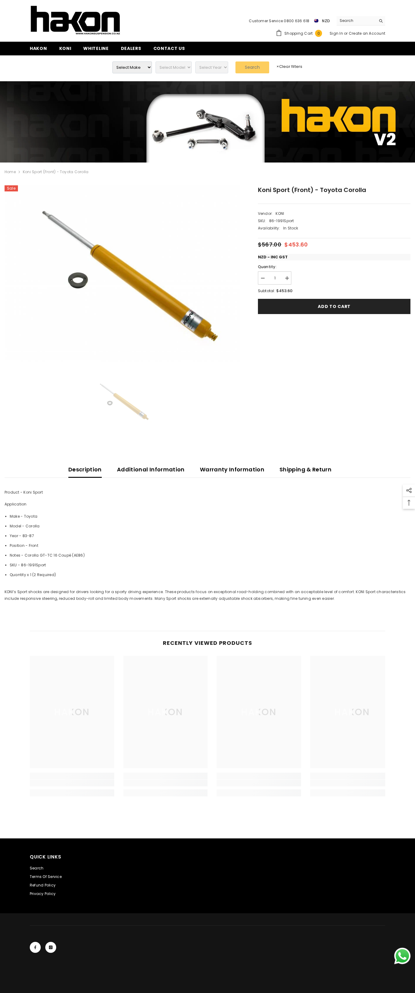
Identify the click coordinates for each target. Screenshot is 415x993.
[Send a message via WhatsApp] (402, 956)
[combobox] (356, 20)
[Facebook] (35, 947)
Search (252, 67)
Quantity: (267, 266)
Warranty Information (232, 469)
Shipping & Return (305, 469)
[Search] (361, 21)
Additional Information (151, 469)
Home (10, 171)
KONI (280, 213)
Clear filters (289, 66)
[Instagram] (50, 947)
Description (85, 469)
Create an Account (367, 33)
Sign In (337, 33)
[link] (207, 122)
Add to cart (334, 306)
